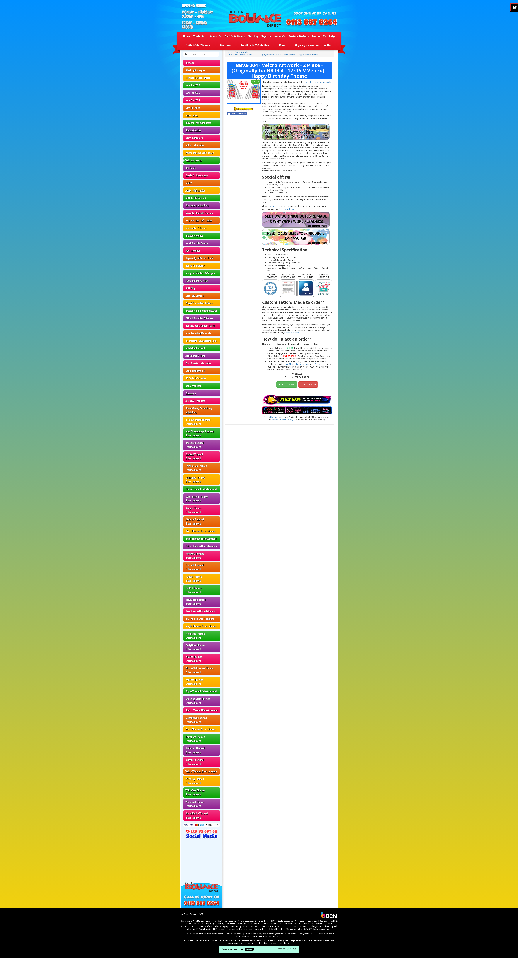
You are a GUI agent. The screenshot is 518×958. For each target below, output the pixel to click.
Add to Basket (286, 384)
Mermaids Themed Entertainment (195, 636)
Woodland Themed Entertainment (195, 804)
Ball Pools (190, 168)
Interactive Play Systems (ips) (201, 341)
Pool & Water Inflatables (198, 363)
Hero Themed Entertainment (200, 611)
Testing (253, 36)
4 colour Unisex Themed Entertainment (197, 422)
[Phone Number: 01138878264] (311, 22)
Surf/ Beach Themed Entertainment (196, 720)
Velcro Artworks (193, 160)
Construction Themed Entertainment (196, 498)
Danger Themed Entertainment (193, 510)
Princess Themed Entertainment (194, 682)
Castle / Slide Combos (196, 175)
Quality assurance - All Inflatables (292, 921)
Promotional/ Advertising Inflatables (198, 410)
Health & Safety (235, 36)
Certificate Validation (254, 45)
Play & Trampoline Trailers (199, 303)
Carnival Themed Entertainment (194, 456)
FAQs (332, 36)
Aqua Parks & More (195, 356)
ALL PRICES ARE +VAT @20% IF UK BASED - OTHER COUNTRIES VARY (277, 926)
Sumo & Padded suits (196, 280)
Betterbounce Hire (321, 929)
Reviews (225, 45)
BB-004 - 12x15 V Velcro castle (317, 82)
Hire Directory (291, 923)
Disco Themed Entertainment (200, 531)
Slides (188, 183)
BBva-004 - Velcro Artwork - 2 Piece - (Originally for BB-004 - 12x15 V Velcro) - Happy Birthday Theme (273, 54)
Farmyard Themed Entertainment (194, 555)
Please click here (291, 332)
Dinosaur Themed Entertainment (194, 521)
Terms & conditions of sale (200, 926)
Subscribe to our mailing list (205, 923)
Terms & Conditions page (283, 419)
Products (199, 36)
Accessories (191, 115)
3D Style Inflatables (195, 378)
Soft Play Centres (194, 296)
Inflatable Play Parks (196, 348)
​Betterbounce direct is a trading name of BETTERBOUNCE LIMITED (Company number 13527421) (269, 929)
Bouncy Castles (193, 130)
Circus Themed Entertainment (201, 489)
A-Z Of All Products (195, 401)
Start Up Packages (195, 70)
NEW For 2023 (192, 108)
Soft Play (190, 288)
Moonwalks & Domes (196, 228)
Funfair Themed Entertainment (193, 579)
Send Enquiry (308, 384)
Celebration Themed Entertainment (196, 468)
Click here (274, 417)
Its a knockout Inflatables (198, 220)
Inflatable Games (194, 235)
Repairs (266, 36)
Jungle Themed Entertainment (201, 626)
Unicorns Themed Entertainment (194, 762)
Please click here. (286, 209)
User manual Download (318, 921)
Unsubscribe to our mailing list (239, 923)
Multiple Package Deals (197, 78)
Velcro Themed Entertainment (201, 771)
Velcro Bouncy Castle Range (199, 153)
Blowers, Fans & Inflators (198, 123)
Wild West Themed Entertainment (195, 792)
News (282, 45)
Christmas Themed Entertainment (195, 479)
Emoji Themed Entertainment (201, 538)
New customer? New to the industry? (240, 921)
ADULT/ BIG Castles (195, 198)
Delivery (217, 926)
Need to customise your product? (207, 921)
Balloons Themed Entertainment (194, 445)
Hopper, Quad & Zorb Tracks (199, 258)
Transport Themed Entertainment (195, 739)
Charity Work (186, 921)
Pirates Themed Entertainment (193, 659)
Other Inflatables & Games (199, 318)
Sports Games (192, 250)
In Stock (189, 63)
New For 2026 (192, 85)
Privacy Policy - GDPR (266, 921)
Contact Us (319, 36)
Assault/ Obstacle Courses (199, 213)
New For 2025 (192, 93)
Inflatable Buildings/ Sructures (201, 310)
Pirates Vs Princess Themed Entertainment (199, 670)
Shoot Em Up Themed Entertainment (196, 815)
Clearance (190, 393)
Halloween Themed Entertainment (195, 602)
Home (186, 36)
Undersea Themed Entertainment (195, 750)
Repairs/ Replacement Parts (200, 325)
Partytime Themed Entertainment (195, 647)
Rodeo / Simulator (194, 265)
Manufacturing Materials (198, 333)
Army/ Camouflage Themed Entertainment (199, 433)
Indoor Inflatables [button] (194, 145)
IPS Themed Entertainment (199, 619)
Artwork (279, 36)
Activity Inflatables (195, 190)
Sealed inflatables (195, 371)
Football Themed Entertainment (194, 567)
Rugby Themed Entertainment (201, 691)
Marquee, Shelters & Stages (200, 273)
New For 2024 (192, 100)
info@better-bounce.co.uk (296, 364)
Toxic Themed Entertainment (200, 729)
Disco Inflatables (194, 138)
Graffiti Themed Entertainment (193, 590)
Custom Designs (299, 36)
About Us (215, 36)
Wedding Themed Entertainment (194, 781)
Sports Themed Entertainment (201, 710)
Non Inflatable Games (196, 243)
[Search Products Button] (186, 54)
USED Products (193, 386)
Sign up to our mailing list (313, 45)
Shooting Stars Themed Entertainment (197, 701)
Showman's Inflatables (197, 205)
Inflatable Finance (198, 45)
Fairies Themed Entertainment (201, 546)
